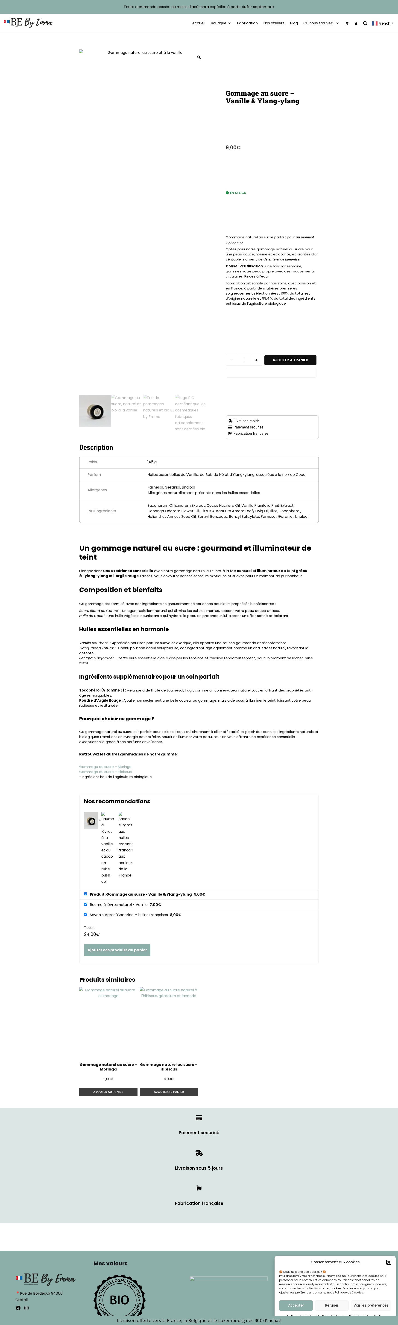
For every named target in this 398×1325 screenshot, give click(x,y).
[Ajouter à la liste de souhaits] (271, 373)
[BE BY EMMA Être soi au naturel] (28, 23)
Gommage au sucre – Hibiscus (105, 771)
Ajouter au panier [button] (108, 1092)
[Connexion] (356, 23)
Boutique (218, 23)
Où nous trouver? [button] (318, 23)
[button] (388, 1262)
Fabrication (247, 23)
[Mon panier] (346, 23)
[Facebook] (18, 1308)
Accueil (198, 23)
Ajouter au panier (290, 360)
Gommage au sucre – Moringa (105, 766)
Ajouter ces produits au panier (117, 950)
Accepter (296, 1305)
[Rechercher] (365, 23)
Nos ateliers (273, 23)
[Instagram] (26, 1308)
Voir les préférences (371, 1305)
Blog (294, 23)
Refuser (332, 1305)
